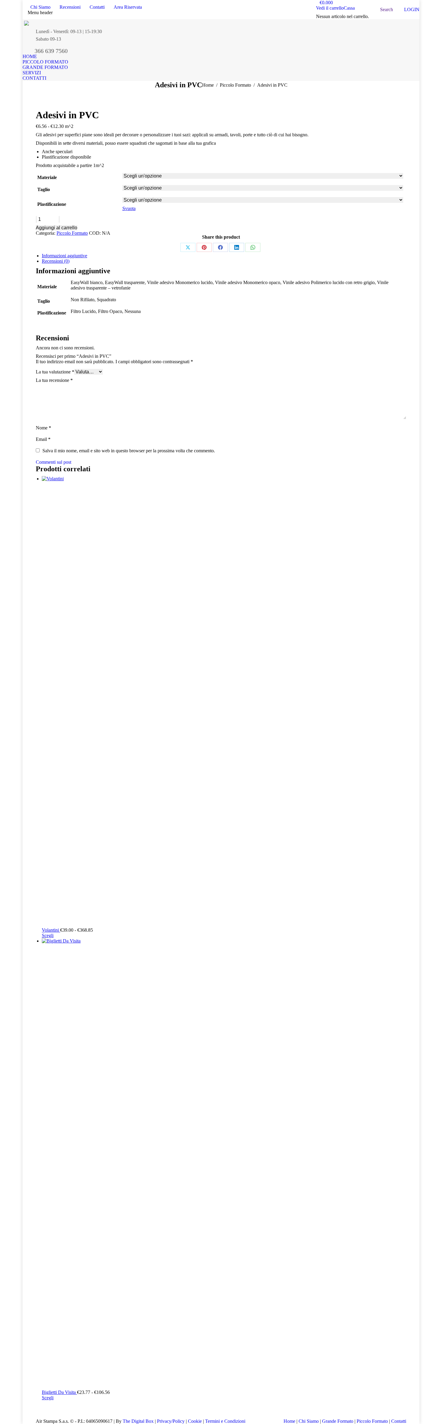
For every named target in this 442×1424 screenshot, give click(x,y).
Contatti (398, 1421)
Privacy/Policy (171, 1421)
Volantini (51, 930)
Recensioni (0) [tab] (55, 261)
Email (43, 439)
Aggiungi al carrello (56, 227)
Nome (43, 427)
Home (290, 1421)
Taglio (43, 189)
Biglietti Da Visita (59, 1392)
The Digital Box (138, 1421)
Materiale (47, 177)
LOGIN (411, 9)
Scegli (48, 935)
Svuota (129, 208)
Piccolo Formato (72, 233)
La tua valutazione (55, 371)
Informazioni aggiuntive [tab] (64, 255)
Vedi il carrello (330, 8)
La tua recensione (54, 380)
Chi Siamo (309, 1421)
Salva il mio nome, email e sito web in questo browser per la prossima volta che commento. (128, 450)
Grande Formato (337, 1421)
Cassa (349, 8)
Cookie (195, 1421)
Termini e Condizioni (225, 1421)
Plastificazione (51, 204)
